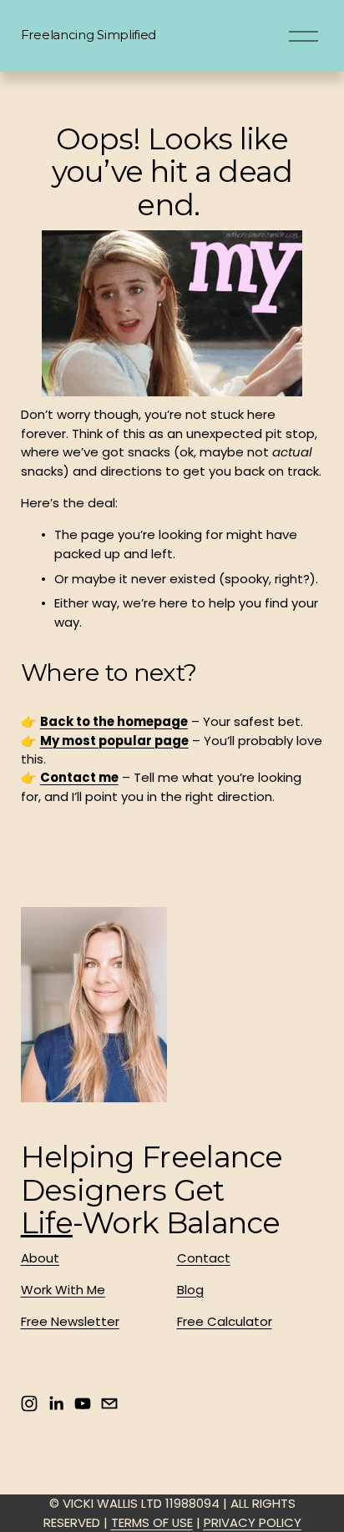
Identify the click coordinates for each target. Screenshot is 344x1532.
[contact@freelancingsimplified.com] (109, 1403)
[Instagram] (29, 1403)
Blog (190, 1289)
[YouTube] (82, 1403)
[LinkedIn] (56, 1403)
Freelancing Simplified (88, 35)
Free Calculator (224, 1321)
